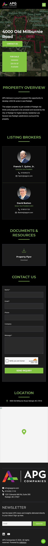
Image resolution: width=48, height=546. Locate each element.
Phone (7, 312)
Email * (7, 301)
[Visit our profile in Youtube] (8, 534)
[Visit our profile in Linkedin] (3, 534)
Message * (8, 335)
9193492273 (25, 173)
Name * (7, 290)
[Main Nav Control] (44, 5)
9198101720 (25, 209)
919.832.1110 (10, 491)
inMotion (22, 542)
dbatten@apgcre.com (25, 212)
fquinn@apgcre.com (25, 176)
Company (8, 324)
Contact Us (12, 44)
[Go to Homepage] (9, 5)
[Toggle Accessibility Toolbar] (43, 541)
